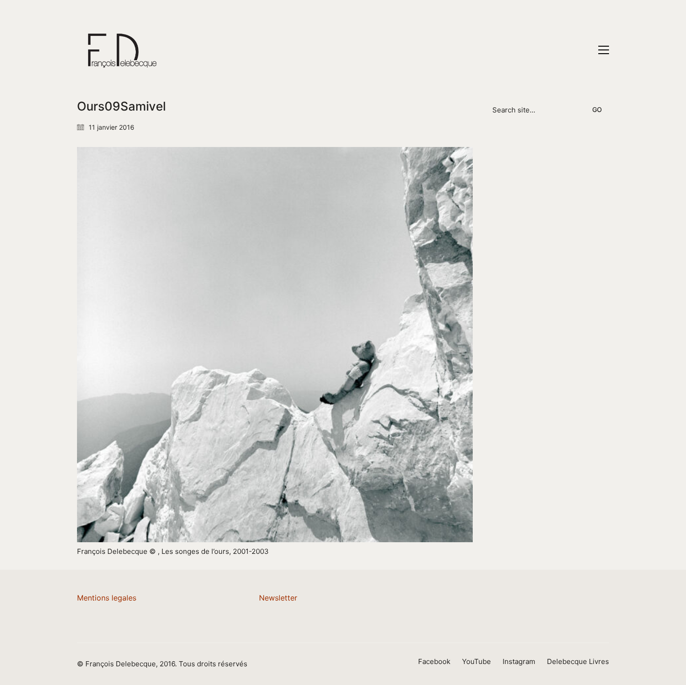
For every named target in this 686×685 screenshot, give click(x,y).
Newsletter (278, 597)
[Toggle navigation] (603, 49)
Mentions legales (106, 597)
